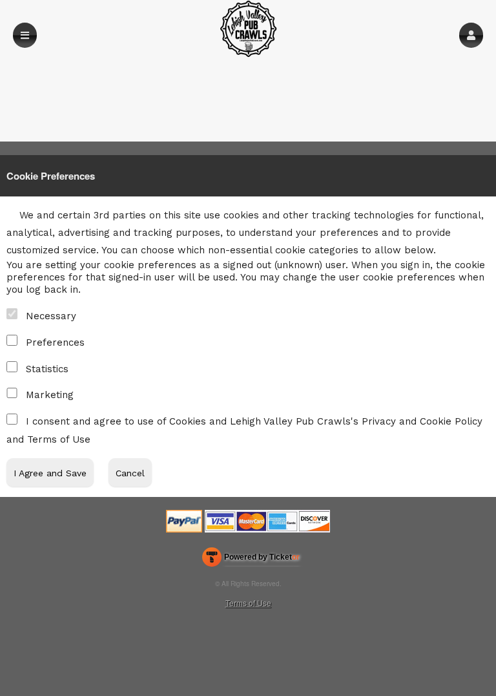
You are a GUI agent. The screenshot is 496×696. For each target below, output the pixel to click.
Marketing (50, 395)
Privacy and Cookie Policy (422, 421)
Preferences (55, 342)
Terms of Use (58, 439)
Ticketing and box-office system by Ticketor (251, 560)
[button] (471, 35)
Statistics (47, 369)
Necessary (51, 316)
